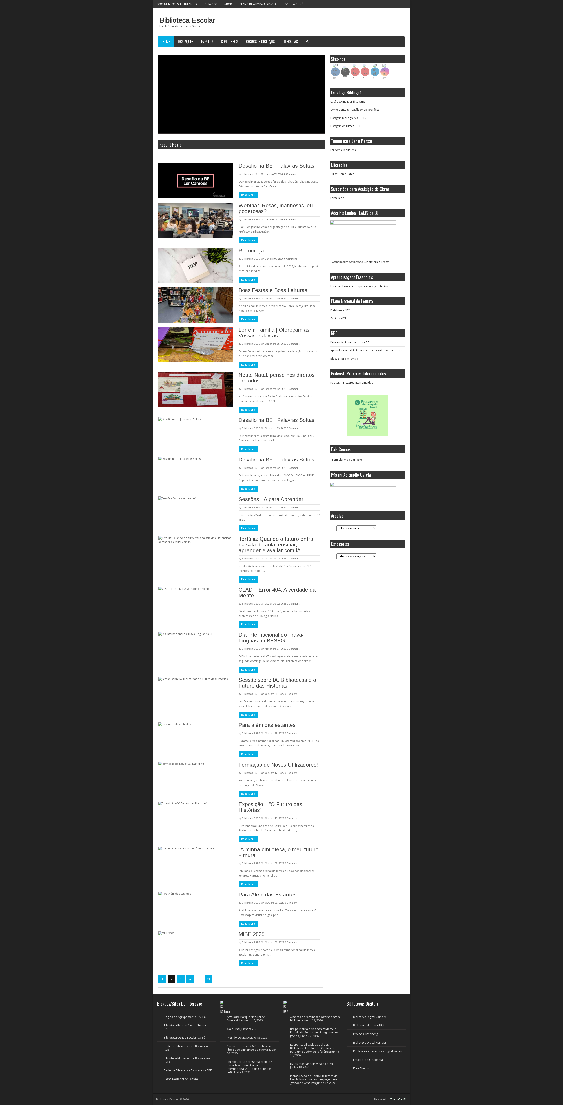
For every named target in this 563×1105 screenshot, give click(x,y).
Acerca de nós (295, 4)
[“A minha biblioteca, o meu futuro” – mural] (195, 864)
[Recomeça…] (195, 265)
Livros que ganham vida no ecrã (311, 1064)
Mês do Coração (238, 1037)
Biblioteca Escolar (187, 20)
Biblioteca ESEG (251, 174)
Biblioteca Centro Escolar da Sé (184, 1037)
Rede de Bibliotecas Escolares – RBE (188, 1070)
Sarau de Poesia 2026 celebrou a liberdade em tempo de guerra (249, 1048)
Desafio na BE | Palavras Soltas (276, 166)
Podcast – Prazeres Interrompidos (351, 382)
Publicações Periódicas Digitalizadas (377, 1051)
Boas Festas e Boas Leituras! (274, 290)
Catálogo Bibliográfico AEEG (348, 101)
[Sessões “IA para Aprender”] (195, 514)
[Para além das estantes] (195, 740)
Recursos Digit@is (260, 41)
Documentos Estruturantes (177, 4)
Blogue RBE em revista (344, 358)
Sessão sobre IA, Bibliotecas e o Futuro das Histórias (277, 683)
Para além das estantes (267, 725)
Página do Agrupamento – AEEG (185, 1017)
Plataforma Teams (377, 262)
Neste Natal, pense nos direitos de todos (276, 378)
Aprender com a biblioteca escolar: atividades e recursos (366, 350)
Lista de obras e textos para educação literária (359, 286)
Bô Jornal (225, 1011)
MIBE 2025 (251, 934)
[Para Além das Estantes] (195, 909)
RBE (285, 1011)
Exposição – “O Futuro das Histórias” (270, 807)
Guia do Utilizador (218, 4)
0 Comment (290, 174)
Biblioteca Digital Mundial (369, 1042)
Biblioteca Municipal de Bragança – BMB (187, 1060)
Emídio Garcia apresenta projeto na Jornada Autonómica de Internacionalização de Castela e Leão (250, 1067)
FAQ (308, 41)
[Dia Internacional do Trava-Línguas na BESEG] (195, 649)
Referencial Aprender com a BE (349, 342)
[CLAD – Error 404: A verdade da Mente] (195, 604)
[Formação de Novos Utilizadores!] (195, 779)
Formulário (337, 198)
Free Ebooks (361, 1068)
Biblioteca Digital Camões (370, 1017)
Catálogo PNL (338, 318)
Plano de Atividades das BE (258, 4)
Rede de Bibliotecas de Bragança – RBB (187, 1048)
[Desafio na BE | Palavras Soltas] (195, 180)
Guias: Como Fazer (342, 174)
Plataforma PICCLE (341, 310)
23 (208, 979)
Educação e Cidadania (368, 1060)
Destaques (185, 41)
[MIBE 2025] (195, 949)
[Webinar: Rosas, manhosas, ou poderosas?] (195, 220)
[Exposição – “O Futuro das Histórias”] (195, 819)
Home (166, 41)
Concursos (229, 41)
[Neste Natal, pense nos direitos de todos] (195, 389)
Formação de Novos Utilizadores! (278, 765)
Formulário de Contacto (347, 459)
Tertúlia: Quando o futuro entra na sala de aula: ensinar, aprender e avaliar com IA (276, 544)
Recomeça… (254, 251)
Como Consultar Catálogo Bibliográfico (355, 110)
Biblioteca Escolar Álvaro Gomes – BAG (186, 1027)
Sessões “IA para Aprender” (272, 499)
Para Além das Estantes (267, 894)
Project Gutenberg (365, 1034)
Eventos (207, 41)
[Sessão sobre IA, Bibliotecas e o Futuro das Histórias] (195, 694)
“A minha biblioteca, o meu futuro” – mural (279, 852)
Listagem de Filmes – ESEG (346, 126)
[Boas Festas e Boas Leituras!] (195, 305)
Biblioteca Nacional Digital (370, 1025)
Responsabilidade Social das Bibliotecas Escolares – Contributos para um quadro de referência (313, 1048)
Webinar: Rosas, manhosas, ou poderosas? (276, 208)
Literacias (290, 41)
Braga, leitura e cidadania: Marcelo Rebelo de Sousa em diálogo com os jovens (314, 1032)
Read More (248, 195)
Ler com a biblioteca (343, 150)
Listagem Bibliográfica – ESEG (348, 118)
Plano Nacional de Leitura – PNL (185, 1079)
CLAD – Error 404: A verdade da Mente (277, 592)
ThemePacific (398, 1099)
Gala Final (233, 1029)
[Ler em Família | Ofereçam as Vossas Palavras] (195, 344)
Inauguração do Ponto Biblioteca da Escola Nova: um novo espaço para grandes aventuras (314, 1079)
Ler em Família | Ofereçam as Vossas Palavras (274, 332)
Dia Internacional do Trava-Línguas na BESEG (271, 638)
